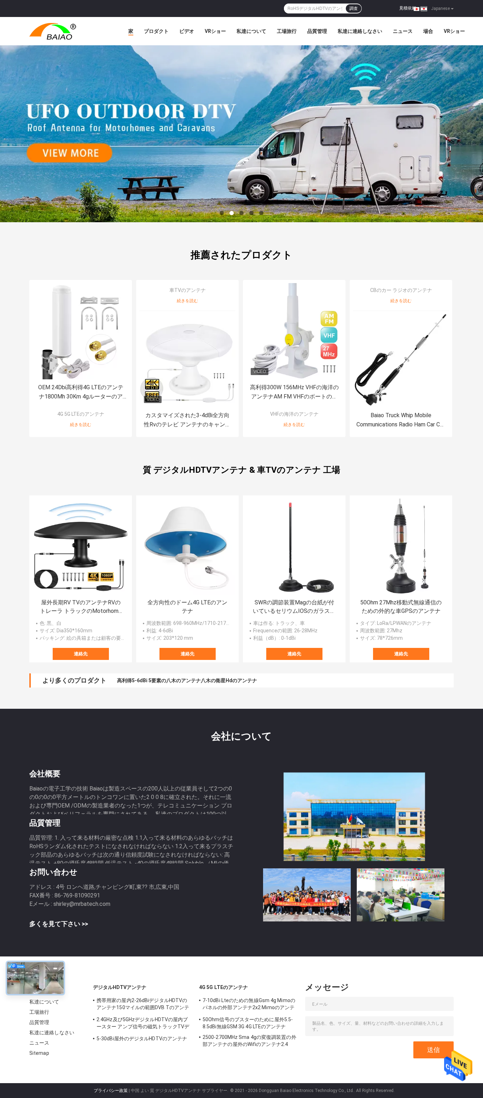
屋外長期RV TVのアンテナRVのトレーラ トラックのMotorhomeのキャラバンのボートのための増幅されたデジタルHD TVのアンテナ (80, 607)
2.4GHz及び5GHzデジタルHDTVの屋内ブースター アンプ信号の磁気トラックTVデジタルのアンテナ (143, 1024)
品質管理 (317, 31)
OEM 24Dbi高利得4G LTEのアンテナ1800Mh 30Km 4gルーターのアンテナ (80, 392)
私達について (251, 31)
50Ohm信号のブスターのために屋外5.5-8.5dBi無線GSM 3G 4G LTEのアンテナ (248, 1023)
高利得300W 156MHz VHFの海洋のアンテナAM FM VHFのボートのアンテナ (294, 392)
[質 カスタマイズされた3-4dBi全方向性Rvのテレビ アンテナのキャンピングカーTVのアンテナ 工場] (187, 359)
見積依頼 (407, 8)
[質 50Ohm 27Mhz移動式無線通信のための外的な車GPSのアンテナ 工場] (401, 547)
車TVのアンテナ (187, 290)
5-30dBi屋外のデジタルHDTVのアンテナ (142, 1038)
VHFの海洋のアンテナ (294, 414)
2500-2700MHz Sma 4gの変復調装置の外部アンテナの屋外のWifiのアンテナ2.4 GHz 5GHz (249, 1041)
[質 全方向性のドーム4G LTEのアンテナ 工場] (187, 547)
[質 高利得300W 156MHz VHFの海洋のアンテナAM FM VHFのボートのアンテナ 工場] (294, 331)
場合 (428, 31)
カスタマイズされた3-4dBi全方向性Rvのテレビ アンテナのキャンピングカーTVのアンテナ (187, 420)
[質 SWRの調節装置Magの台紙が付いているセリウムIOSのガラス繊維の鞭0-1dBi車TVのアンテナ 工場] (294, 547)
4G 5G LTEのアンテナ (80, 414)
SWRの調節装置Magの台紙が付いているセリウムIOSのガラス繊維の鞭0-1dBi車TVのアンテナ (294, 607)
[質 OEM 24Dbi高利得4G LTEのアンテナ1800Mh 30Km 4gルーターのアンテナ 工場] (81, 331)
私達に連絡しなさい (360, 31)
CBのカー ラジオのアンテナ (401, 290)
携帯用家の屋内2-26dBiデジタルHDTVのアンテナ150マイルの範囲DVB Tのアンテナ (143, 1005)
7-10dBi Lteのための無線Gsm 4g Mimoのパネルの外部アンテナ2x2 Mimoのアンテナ (249, 1005)
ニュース (403, 31)
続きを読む (80, 424)
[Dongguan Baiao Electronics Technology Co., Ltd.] (68, 31)
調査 (353, 8)
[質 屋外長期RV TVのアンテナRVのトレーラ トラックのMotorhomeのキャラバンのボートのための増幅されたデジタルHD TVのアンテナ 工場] (81, 547)
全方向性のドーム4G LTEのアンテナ (187, 606)
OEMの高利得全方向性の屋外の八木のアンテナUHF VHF (179, 680)
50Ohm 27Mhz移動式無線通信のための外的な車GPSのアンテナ (401, 606)
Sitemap (39, 1053)
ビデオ (186, 31)
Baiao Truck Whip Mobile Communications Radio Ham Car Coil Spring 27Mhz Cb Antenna (401, 420)
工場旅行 (287, 31)
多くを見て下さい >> (58, 923)
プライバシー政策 (111, 1090)
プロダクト (156, 31)
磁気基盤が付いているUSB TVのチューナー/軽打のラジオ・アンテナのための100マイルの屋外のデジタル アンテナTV (248, 680)
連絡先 (81, 653)
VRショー (215, 31)
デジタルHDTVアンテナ (119, 987)
